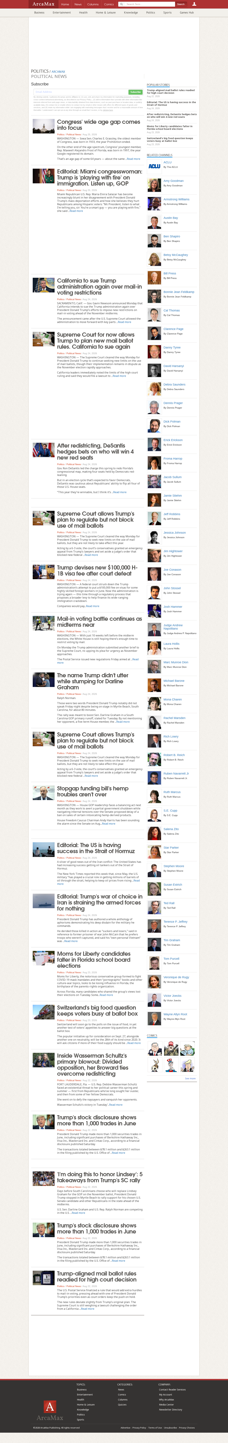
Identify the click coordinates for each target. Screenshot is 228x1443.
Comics (122, 1394)
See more (190, 1078)
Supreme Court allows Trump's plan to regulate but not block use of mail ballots (95, 519)
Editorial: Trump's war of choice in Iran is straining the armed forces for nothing (99, 901)
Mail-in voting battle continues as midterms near (99, 621)
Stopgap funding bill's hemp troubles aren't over (92, 790)
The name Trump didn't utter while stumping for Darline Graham (92, 680)
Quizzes (122, 1404)
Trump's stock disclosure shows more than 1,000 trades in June (96, 1119)
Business (39, 12)
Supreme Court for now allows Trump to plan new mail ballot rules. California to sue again (95, 340)
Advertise (125, 1427)
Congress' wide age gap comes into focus (98, 124)
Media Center (166, 1404)
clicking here (108, 110)
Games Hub (187, 12)
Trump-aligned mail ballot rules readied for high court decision (96, 1276)
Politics (150, 12)
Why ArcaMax (166, 1399)
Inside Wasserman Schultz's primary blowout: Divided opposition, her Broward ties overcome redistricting (92, 1064)
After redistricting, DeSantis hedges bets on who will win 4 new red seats (95, 451)
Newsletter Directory (170, 1409)
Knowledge (131, 12)
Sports (167, 12)
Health (83, 12)
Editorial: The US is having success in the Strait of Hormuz (96, 847)
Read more (133, 159)
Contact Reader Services (172, 1389)
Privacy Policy (139, 1427)
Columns (123, 1399)
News (121, 1389)
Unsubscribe (170, 1427)
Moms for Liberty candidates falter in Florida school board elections (93, 959)
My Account (165, 1394)
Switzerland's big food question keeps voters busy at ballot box (97, 1010)
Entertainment (62, 12)
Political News (73, 134)
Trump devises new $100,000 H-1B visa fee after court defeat (97, 570)
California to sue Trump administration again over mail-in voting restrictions (99, 286)
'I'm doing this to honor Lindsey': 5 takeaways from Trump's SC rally (100, 1176)
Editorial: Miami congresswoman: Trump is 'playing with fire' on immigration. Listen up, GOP (99, 176)
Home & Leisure (106, 12)
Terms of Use (155, 1427)
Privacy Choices (187, 1427)
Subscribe (136, 92)
